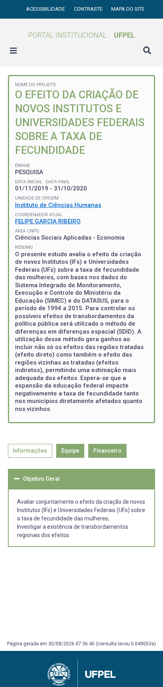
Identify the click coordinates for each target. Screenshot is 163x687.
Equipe (70, 450)
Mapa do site (127, 9)
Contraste (89, 9)
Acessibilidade (46, 9)
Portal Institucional (81, 35)
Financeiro (107, 450)
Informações (30, 450)
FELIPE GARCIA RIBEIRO (48, 221)
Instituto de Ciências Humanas (58, 205)
